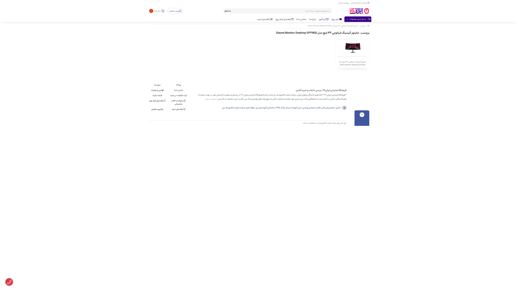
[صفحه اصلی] (368, 25)
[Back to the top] (362, 114)
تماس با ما (301, 19)
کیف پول (335, 19)
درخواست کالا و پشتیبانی (359, 2)
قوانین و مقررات (157, 90)
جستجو (228, 11)
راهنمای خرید (263, 19)
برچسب (362, 25)
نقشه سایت (157, 95)
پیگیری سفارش (343, 2)
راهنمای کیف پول (283, 19)
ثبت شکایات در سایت (178, 95)
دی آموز (322, 19)
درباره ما (312, 19)
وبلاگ (178, 85)
